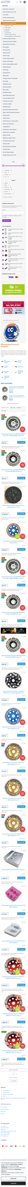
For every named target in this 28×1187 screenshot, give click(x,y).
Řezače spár (6, 90)
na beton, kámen (7, 27)
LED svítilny (5, 15)
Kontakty (2, 1113)
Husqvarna (8, 189)
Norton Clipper (9, 194)
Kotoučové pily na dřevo (8, 58)
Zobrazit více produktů (12, 403)
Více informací (7, 1174)
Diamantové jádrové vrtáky (9, 38)
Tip (7, 177)
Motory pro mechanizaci (8, 124)
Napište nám (3, 1129)
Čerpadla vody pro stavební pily (10, 78)
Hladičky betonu (7, 107)
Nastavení (13, 1178)
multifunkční (6, 31)
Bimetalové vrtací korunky (9, 44)
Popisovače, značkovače (8, 9)
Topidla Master (6, 127)
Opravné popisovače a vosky (9, 12)
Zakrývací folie (6, 144)
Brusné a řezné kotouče (8, 17)
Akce (7, 172)
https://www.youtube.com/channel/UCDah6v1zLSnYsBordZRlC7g (14, 1098)
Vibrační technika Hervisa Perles (10, 109)
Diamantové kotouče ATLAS (9, 155)
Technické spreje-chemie (9, 141)
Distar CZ (8, 187)
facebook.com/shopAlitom (8, 1094)
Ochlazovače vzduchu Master (10, 129)
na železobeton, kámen (8, 25)
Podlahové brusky (7, 92)
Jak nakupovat (3, 1126)
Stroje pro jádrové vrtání (8, 98)
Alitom (7, 183)
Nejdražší (19, 407)
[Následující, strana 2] (13, 1074)
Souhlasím (13, 1183)
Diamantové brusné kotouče (9, 23)
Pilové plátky (6, 47)
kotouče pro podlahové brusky (10, 34)
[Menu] (24, 2)
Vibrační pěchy (6, 118)
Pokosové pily (6, 55)
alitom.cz (4, 1096)
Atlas (7, 185)
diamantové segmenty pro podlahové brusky (12, 36)
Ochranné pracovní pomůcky (9, 146)
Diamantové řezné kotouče (9, 20)
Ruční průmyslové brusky (9, 95)
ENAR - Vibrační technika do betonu (11, 112)
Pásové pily (5, 81)
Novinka (8, 174)
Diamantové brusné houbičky (10, 41)
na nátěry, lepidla (7, 32)
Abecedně (3, 410)
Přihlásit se (6, 220)
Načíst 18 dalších (13, 1070)
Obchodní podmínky (5, 1109)
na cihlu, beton (7, 29)
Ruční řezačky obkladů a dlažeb (10, 64)
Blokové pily (6, 75)
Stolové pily (5, 70)
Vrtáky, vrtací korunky (8, 61)
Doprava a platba (4, 1107)
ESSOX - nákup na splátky (5, 1132)
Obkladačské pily (7, 67)
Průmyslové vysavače (8, 101)
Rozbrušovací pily (7, 87)
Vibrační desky (6, 115)
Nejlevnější (12, 407)
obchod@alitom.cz (6, 1090)
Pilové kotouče (6, 50)
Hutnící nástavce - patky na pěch (10, 121)
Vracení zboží (3, 1111)
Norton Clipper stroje (5, 1136)
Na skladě (8, 170)
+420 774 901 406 (6, 1092)
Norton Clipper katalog (8, 152)
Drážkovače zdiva (7, 84)
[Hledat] (16, 2)
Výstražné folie (6, 149)
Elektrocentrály (6, 135)
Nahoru (14, 1081)
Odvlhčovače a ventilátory (9, 132)
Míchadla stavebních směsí (9, 138)
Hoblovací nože (6, 53)
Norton (7, 191)
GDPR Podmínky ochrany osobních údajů (8, 1131)
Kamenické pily (6, 73)
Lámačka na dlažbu (7, 104)
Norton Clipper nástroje (5, 1134)
